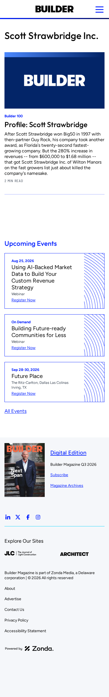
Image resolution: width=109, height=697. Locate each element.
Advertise (12, 599)
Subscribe (59, 475)
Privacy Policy (16, 620)
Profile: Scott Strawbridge (45, 124)
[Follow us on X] (18, 517)
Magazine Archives (66, 485)
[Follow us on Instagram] (38, 517)
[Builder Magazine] (54, 9)
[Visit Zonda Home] (29, 648)
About (9, 588)
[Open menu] (99, 9)
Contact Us (14, 609)
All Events (15, 411)
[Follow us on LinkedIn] (7, 517)
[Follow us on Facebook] (28, 517)
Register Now (23, 300)
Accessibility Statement (25, 631)
